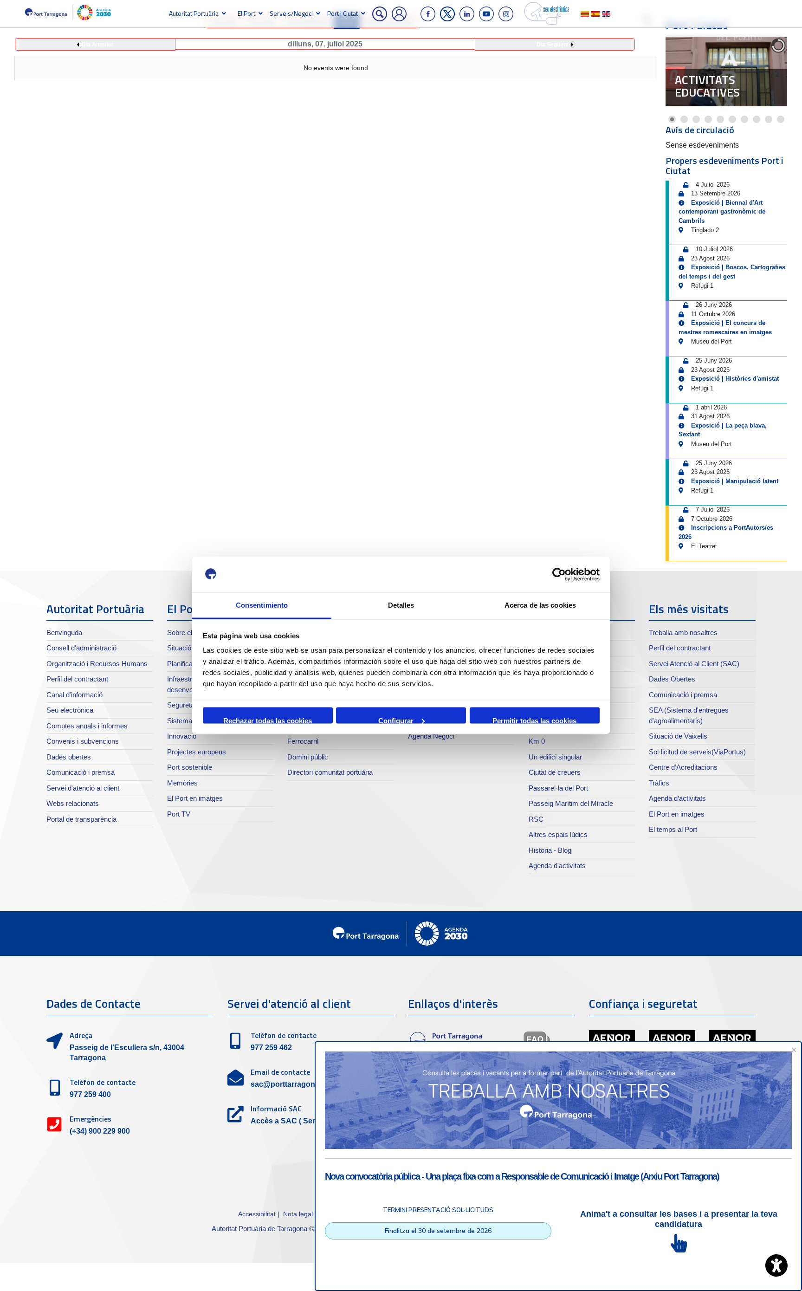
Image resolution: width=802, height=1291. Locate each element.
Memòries (182, 783)
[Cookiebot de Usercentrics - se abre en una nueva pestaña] (559, 575)
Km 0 (537, 741)
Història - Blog (550, 850)
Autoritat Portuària (194, 13)
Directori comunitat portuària (330, 772)
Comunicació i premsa (80, 772)
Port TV (178, 814)
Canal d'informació (74, 695)
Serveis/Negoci (291, 13)
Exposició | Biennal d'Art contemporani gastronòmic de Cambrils (722, 211)
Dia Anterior (98, 44)
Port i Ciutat (342, 13)
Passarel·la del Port (558, 788)
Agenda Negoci (431, 736)
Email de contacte (280, 1071)
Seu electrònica (69, 710)
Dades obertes (68, 757)
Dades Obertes (672, 679)
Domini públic (307, 757)
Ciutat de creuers (555, 772)
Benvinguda (64, 632)
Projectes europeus (196, 752)
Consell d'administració (81, 648)
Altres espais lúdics (558, 834)
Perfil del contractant (77, 679)
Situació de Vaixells (678, 736)
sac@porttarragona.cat (291, 1084)
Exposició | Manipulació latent (734, 481)
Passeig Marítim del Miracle (571, 803)
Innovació (181, 736)
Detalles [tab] (401, 605)
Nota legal (298, 1214)
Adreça (81, 1035)
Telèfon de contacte (103, 1082)
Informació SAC (276, 1108)
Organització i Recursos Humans (97, 664)
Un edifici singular (555, 757)
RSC (536, 819)
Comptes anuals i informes (87, 726)
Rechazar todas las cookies (267, 719)
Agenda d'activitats (557, 865)
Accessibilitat (257, 1214)
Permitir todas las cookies (534, 719)
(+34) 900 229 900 (100, 1131)
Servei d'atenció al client (82, 788)
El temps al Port (673, 829)
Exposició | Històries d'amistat (735, 378)
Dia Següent (553, 44)
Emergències (90, 1118)
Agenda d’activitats (677, 798)
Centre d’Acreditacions (683, 767)
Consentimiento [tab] (262, 605)
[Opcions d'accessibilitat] (776, 1265)
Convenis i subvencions (82, 741)
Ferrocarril (302, 741)
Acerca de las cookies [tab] (540, 605)
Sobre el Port (187, 632)
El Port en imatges (195, 798)
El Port (246, 13)
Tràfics (659, 783)
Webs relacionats (72, 803)
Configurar (396, 719)
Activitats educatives (707, 86)
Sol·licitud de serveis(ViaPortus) (697, 752)
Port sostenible (189, 767)
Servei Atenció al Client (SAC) (694, 664)
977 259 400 (90, 1094)
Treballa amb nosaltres (683, 632)
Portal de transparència (81, 819)
